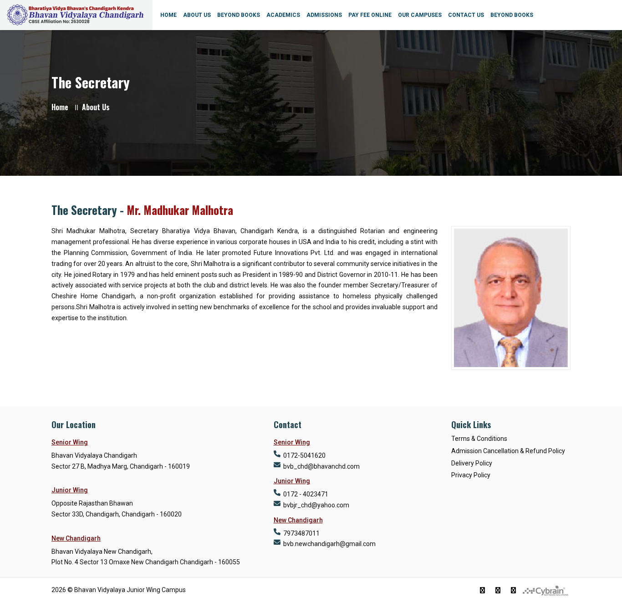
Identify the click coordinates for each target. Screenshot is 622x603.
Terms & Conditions (479, 438)
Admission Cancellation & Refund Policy (508, 451)
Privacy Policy (470, 475)
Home (59, 107)
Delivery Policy (471, 463)
